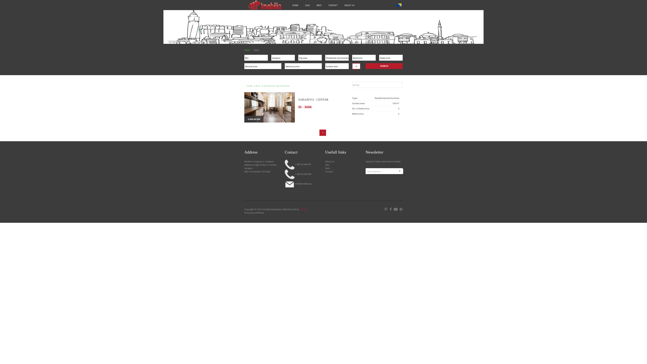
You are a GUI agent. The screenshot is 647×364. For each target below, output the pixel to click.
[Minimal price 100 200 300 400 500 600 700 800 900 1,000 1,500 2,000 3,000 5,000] (262, 67)
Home (295, 5)
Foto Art (304, 209)
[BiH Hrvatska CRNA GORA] (256, 58)
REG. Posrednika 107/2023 (257, 171)
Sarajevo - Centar (313, 99)
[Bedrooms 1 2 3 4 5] (364, 58)
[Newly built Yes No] (391, 58)
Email (396, 209)
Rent (319, 5)
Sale (307, 5)
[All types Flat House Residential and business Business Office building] (337, 58)
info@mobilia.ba (303, 183)
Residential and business (277, 86)
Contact (333, 5)
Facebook (391, 209)
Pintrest (385, 209)
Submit (400, 171)
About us (349, 5)
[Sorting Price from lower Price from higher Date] (377, 86)
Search (384, 66)
